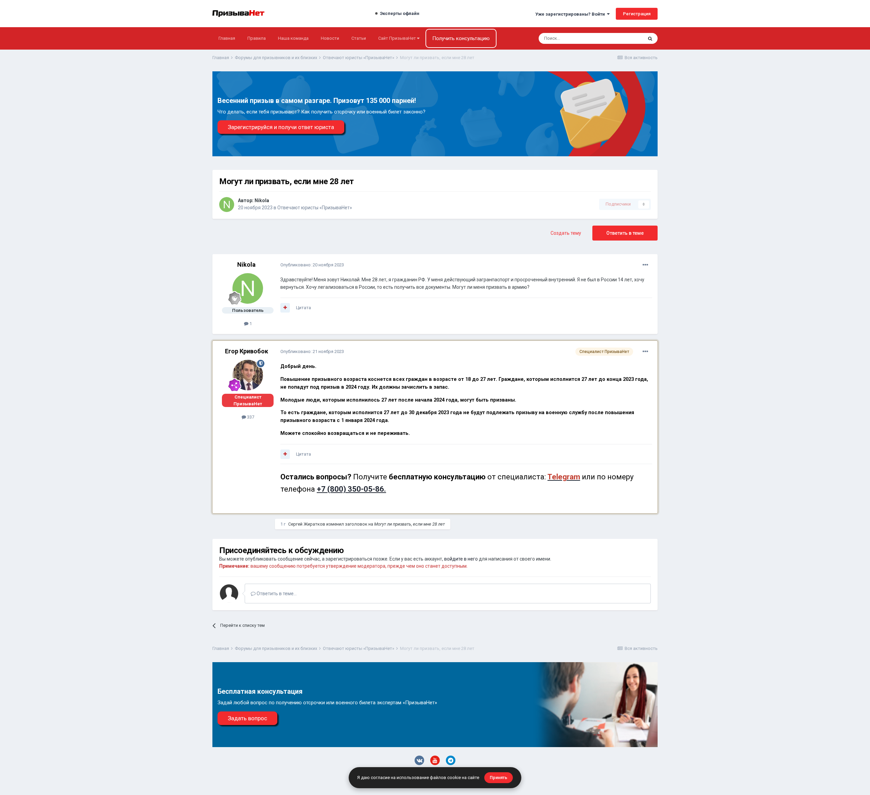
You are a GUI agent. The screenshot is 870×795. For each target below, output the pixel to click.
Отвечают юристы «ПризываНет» (314, 207)
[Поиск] (650, 38)
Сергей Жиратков (306, 524)
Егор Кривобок (246, 351)
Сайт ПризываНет (397, 38)
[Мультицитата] (285, 308)
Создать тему (566, 233)
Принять (498, 777)
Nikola (262, 200)
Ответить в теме (625, 233)
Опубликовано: (312, 264)
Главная (227, 38)
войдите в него (461, 559)
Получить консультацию (461, 38)
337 (250, 417)
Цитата (303, 307)
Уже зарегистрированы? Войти (571, 14)
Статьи (358, 38)
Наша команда (293, 38)
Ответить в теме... (276, 593)
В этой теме (621, 38)
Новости (330, 38)
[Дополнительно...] (645, 265)
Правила (256, 38)
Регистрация (636, 13)
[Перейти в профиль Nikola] (226, 204)
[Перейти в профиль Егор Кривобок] (247, 375)
